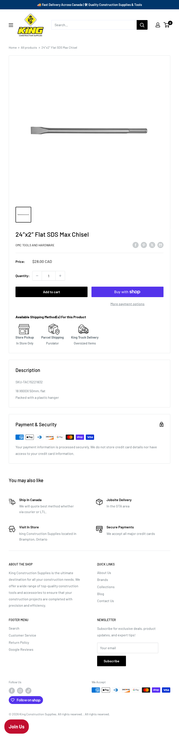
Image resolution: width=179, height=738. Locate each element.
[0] (166, 24)
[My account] (158, 24)
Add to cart (51, 292)
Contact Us (105, 601)
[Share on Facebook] (136, 244)
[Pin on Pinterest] (144, 244)
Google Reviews (21, 649)
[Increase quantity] (60, 275)
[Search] (142, 25)
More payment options (127, 304)
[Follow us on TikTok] (28, 690)
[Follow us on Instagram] (20, 690)
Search (14, 628)
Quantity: (22, 276)
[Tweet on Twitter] (152, 244)
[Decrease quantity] (37, 275)
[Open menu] (11, 25)
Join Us (16, 726)
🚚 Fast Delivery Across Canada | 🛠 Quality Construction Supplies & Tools (89, 5)
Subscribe (111, 661)
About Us (104, 572)
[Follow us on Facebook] (12, 690)
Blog (100, 594)
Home (13, 47)
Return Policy (19, 642)
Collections (106, 587)
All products (29, 47)
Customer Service (22, 635)
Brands (102, 579)
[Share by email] (160, 244)
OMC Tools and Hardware (34, 245)
